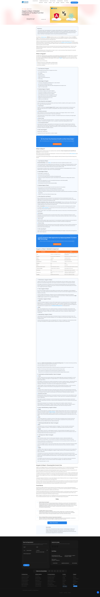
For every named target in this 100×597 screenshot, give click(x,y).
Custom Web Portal (38, 584)
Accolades (74, 577)
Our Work (57, 2)
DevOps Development (24, 583)
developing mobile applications (57, 305)
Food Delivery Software (51, 577)
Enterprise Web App (38, 583)
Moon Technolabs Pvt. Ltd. (30, 590)
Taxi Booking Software (51, 578)
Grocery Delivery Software (51, 575)
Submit (26, 565)
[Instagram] (55, 571)
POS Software (37, 575)
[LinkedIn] (60, 571)
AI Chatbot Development (25, 580)
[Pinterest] (57, 571)
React (50, 162)
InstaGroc (64, 581)
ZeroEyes (64, 584)
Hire (54, 2)
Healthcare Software (51, 580)
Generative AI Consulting (25, 577)
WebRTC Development (24, 584)
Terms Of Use (65, 592)
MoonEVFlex (64, 580)
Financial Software (38, 577)
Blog (73, 584)
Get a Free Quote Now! (57, 144)
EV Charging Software (51, 584)
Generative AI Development (25, 575)
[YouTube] (63, 571)
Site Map (69, 592)
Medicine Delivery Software (51, 581)
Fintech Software (50, 583)
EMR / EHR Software (38, 578)
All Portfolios (65, 586)
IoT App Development (24, 581)
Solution (50, 2)
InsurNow (64, 578)
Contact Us (74, 583)
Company (67, 2)
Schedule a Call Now (57, 244)
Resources (62, 2)
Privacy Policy (61, 592)
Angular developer (52, 411)
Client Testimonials (76, 578)
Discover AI (41, 2)
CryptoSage (64, 575)
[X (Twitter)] (52, 571)
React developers (46, 207)
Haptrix (64, 583)
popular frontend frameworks (67, 42)
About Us (74, 575)
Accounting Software (38, 581)
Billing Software (37, 580)
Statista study (43, 37)
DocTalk (64, 577)
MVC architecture (73, 153)
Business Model (75, 581)
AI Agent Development (24, 578)
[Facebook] (49, 571)
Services (45, 2)
